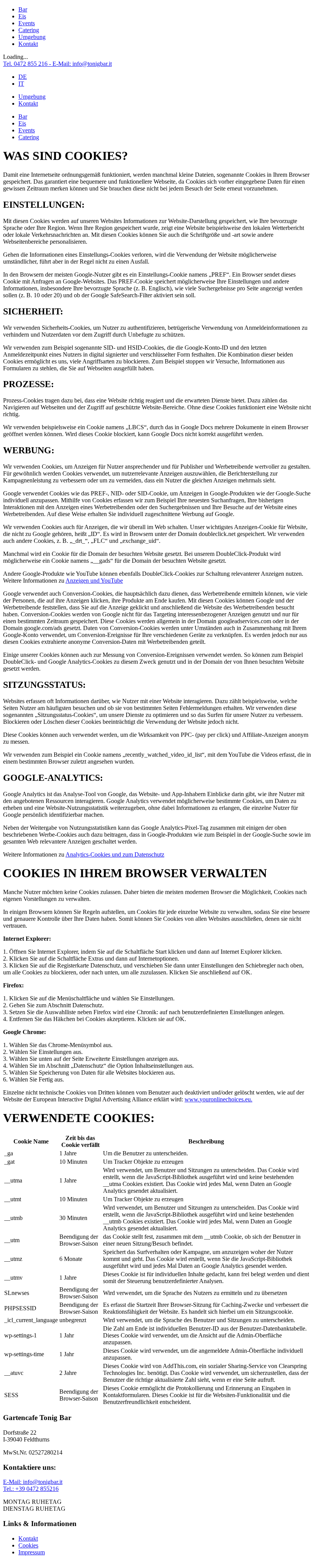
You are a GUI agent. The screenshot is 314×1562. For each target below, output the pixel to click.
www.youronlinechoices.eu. (218, 1099)
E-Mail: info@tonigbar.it (32, 1482)
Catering (28, 30)
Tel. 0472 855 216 (26, 63)
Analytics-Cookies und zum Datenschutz (114, 854)
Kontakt (28, 44)
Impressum (31, 1552)
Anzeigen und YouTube (94, 580)
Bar (22, 9)
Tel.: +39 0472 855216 (31, 1488)
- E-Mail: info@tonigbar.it (80, 63)
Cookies (28, 1545)
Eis (22, 16)
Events (26, 23)
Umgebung (32, 37)
